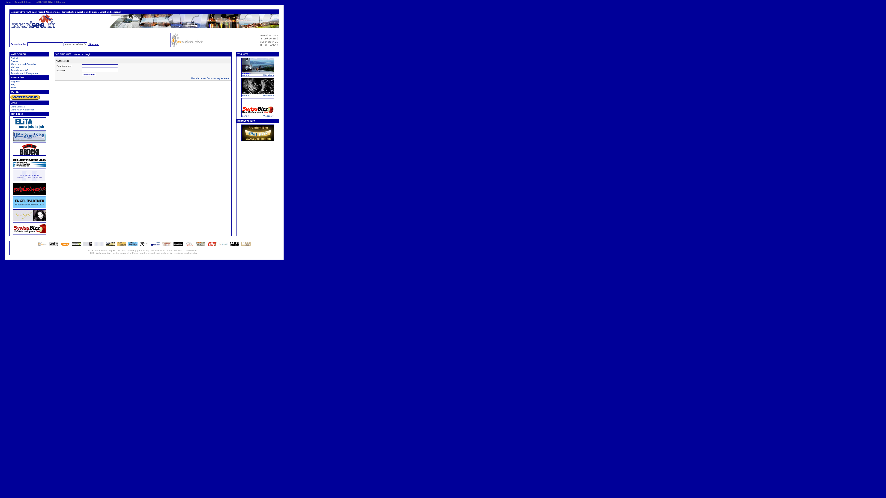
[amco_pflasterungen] (121, 245)
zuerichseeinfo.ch (176, 250)
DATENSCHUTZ (44, 2)
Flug (13, 84)
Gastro (14, 61)
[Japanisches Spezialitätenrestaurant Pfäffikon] (144, 245)
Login (29, 2)
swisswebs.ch (193, 250)
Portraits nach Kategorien (24, 73)
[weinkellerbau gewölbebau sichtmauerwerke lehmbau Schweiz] (166, 245)
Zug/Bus (15, 81)
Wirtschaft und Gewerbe (23, 64)
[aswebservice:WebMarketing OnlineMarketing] (42, 245)
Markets (15, 67)
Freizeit (14, 58)
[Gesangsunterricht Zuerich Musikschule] (87, 245)
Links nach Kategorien (23, 109)
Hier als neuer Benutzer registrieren (210, 78)
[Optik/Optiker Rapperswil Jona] (234, 245)
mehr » (245, 75)
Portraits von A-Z (19, 70)
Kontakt (19, 2)
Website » (268, 75)
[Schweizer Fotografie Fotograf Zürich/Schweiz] (178, 245)
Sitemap (60, 2)
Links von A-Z (18, 106)
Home (8, 2)
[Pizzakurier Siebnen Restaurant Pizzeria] (189, 245)
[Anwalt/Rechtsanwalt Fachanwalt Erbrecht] (99, 245)
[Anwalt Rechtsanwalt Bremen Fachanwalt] (133, 245)
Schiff (14, 87)
